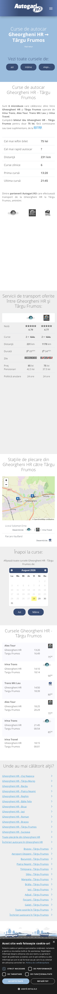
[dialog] (28, 966)
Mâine (35, 612)
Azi (19, 612)
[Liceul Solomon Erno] (33, 496)
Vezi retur (28, 46)
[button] (28, 989)
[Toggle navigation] (51, 8)
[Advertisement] (28, 252)
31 (12, 603)
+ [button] (6, 480)
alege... (46, 67)
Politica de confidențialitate (37, 962)
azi (12, 67)
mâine (28, 67)
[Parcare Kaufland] (18, 499)
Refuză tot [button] (43, 981)
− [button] (6, 484)
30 (45, 598)
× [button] (54, 942)
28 (34, 598)
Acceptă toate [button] (15, 981)
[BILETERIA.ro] (38, 127)
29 (39, 598)
